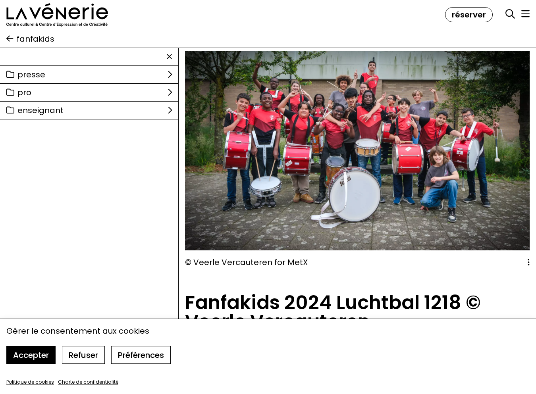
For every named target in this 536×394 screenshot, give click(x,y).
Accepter (31, 355)
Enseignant (40, 110)
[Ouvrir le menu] (525, 14)
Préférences (141, 355)
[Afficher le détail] (529, 262)
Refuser (83, 355)
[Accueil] (57, 15)
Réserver (469, 14)
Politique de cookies (30, 382)
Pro (24, 92)
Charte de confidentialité (88, 382)
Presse (31, 74)
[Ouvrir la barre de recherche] (510, 14)
